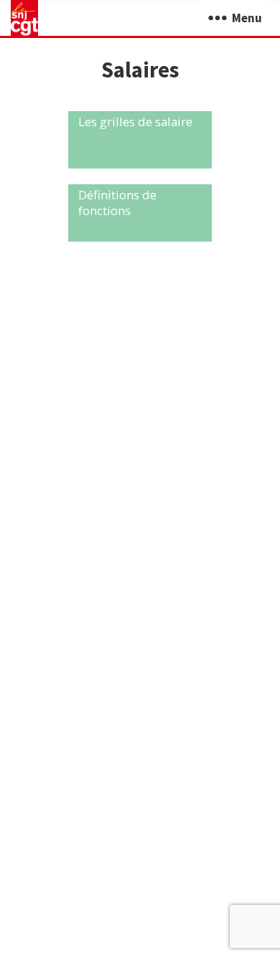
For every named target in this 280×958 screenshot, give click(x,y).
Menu (247, 18)
